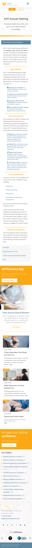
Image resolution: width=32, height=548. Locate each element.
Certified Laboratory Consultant (15, 473)
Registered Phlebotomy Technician (16, 483)
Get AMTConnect (9, 280)
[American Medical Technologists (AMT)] (10, 4)
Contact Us (7, 506)
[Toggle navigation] (27, 3)
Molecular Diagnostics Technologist (16, 463)
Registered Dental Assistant (13, 495)
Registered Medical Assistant (14, 479)
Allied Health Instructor (12, 476)
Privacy (2, 546)
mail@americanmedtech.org (10, 518)
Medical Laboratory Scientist (14, 457)
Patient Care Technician (12, 486)
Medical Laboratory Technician (14, 460)
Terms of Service (8, 546)
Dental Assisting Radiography (14, 499)
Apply (12, 9)
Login (20, 9)
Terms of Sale (15, 546)
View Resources (9, 445)
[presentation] (2, 538)
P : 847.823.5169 (6, 516)
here (4, 242)
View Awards (16, 327)
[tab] (16, 42)
